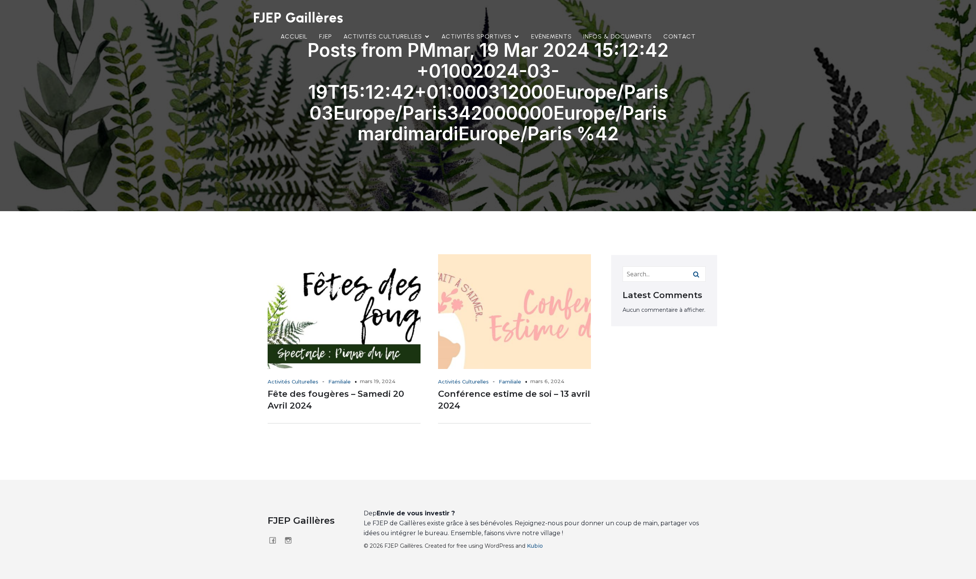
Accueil (294, 36)
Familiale (339, 382)
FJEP (325, 36)
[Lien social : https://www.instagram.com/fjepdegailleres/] (291, 540)
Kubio (535, 545)
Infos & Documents (617, 36)
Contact (679, 36)
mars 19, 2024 (377, 381)
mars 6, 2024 (547, 381)
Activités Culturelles (293, 382)
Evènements (551, 36)
